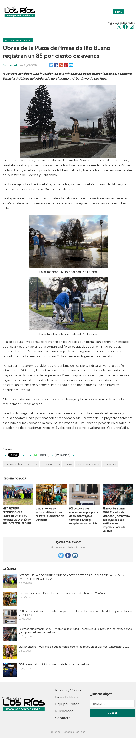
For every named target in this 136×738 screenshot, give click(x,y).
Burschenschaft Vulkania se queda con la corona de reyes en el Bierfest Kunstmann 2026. (74, 646)
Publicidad (64, 711)
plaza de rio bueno (89, 463)
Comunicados (11, 65)
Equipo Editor (67, 704)
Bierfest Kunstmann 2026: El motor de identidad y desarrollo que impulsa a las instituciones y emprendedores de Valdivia (116, 519)
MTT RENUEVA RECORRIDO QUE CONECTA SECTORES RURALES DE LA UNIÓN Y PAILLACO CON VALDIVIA (17, 516)
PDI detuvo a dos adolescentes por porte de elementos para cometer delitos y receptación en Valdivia (83, 516)
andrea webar (14, 463)
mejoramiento (52, 463)
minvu (69, 463)
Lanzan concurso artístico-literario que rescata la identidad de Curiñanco (50, 514)
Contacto (62, 718)
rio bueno (110, 463)
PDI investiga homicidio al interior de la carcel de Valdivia (54, 664)
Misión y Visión (68, 690)
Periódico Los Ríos (73, 732)
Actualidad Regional (17, 40)
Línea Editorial (67, 697)
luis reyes (33, 463)
